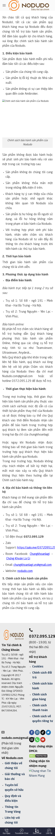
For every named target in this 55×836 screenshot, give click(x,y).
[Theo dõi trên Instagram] (37, 732)
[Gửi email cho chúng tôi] (31, 739)
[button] (4, 5)
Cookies (37, 666)
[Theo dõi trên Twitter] (48, 732)
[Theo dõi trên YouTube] (42, 739)
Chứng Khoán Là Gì (18, 558)
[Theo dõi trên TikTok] (42, 732)
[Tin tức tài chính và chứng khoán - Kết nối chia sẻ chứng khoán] (28, 5)
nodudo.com (25, 571)
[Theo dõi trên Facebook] (31, 732)
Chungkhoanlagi (40, 554)
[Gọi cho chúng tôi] (37, 739)
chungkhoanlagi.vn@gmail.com (32, 565)
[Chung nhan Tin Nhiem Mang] (41, 774)
